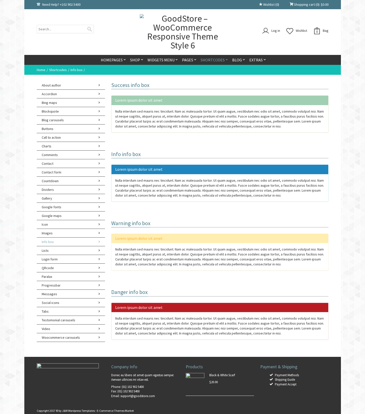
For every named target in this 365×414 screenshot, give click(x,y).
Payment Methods (287, 375)
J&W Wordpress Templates (78, 411)
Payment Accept (285, 384)
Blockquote (50, 111)
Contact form (51, 172)
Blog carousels (53, 120)
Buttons (47, 128)
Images (47, 233)
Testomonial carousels (58, 320)
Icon (45, 224)
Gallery (47, 198)
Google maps (52, 215)
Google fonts (51, 207)
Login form (50, 259)
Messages (49, 294)
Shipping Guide (285, 379)
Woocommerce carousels (61, 337)
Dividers (48, 189)
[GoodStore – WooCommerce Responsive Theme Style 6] (182, 32)
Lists (45, 250)
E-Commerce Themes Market (115, 411)
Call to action (51, 137)
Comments (50, 155)
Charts (46, 146)
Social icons (50, 302)
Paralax (47, 276)
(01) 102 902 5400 (133, 387)
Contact (47, 163)
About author (51, 85)
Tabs (45, 311)
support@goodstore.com (137, 396)
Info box (76, 70)
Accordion (49, 94)
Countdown (50, 181)
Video (46, 329)
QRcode (48, 268)
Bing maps (49, 102)
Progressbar (51, 285)
